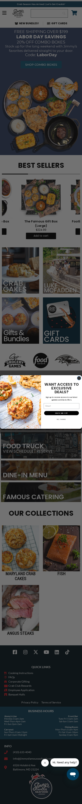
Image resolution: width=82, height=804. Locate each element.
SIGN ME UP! (61, 413)
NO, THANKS (61, 419)
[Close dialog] (79, 378)
